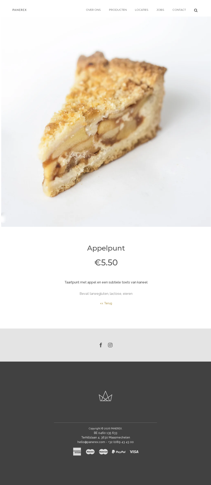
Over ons (93, 9)
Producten (118, 9)
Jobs (160, 9)
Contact (179, 9)
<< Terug (106, 303)
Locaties (141, 9)
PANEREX (116, 428)
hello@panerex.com (91, 442)
